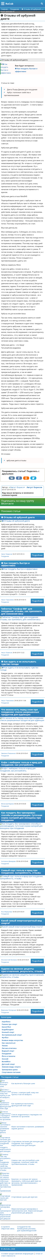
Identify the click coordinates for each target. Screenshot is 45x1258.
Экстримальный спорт (12, 1035)
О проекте (5, 1227)
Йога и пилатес (8, 1056)
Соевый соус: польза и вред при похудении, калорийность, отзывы (21, 871)
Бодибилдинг (8, 1029)
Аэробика (6, 1021)
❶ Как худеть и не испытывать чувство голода (18, 663)
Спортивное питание (11, 1072)
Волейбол (6, 1061)
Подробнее (37, 555)
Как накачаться (8, 1043)
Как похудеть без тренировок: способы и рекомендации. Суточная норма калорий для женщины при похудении (21, 816)
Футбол (5, 1037)
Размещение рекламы (26, 1229)
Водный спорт (8, 1051)
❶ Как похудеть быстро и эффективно (26, 70)
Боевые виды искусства (12, 1040)
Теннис (5, 1045)
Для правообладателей (26, 1231)
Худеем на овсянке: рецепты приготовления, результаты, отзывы (22, 970)
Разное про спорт (9, 1024)
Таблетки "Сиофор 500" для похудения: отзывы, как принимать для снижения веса (21, 611)
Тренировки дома (10, 1069)
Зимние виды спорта (11, 1067)
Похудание (5, 556)
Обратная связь (7, 1229)
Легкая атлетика (9, 1048)
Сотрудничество (24, 1227)
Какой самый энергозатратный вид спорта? (21, 922)
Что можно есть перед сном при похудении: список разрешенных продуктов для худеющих (20, 712)
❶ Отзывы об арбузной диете (18, 517)
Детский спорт (8, 1064)
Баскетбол (6, 1027)
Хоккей (5, 1059)
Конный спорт (8, 1032)
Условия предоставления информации (17, 1253)
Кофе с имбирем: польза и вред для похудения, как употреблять (21, 763)
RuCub (9, 3)
